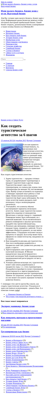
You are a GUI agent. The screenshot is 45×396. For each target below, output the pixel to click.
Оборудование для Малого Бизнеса (20, 386)
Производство (11, 44)
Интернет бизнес (13, 33)
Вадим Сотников (34, 140)
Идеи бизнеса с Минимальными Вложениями (24, 366)
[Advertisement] (22, 95)
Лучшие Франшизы (14, 383)
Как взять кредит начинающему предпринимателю (19, 376)
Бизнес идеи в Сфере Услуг (12, 120)
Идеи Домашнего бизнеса (16, 370)
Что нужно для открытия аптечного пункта (25, 297)
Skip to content (6, 2)
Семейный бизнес (13, 48)
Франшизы (10, 55)
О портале (10, 65)
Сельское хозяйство (14, 46)
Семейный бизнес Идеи (15, 388)
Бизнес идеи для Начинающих (18, 349)
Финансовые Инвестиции (16, 392)
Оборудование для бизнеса (17, 42)
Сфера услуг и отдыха (15, 53)
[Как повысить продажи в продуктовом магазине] (22, 313)
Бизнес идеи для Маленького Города (21, 347)
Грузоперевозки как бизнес (15, 331)
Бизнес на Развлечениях (15, 355)
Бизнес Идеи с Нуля (14, 353)
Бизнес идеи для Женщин (16, 345)
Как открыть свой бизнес (16, 35)
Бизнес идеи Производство (17, 351)
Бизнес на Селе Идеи (14, 358)
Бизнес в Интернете (14, 340)
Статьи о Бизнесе (13, 390)
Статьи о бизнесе (13, 51)
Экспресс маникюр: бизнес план (18, 306)
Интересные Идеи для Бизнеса (18, 373)
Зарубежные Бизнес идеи (16, 364)
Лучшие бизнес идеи (14, 38)
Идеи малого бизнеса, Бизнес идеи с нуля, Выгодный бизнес (19, 12)
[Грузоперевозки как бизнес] (8, 327)
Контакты (10, 68)
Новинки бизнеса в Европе (18, 294)
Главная (9, 63)
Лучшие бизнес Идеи (14, 381)
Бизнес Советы (12, 362)
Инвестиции (11, 31)
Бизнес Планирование (15, 360)
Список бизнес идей (14, 70)
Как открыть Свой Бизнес (16, 379)
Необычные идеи (13, 40)
